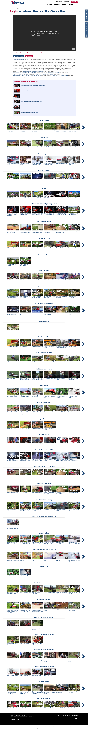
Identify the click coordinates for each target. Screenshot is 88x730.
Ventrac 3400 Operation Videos (44, 634)
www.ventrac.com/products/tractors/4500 (34, 71)
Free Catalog (75, 1)
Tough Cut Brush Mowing (44, 500)
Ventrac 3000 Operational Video (44, 617)
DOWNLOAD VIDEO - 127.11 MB (19, 56)
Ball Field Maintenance (44, 221)
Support (64, 4)
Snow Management (44, 154)
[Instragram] (75, 718)
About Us (70, 4)
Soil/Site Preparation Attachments (44, 466)
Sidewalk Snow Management (60, 722)
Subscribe (30, 56)
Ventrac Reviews (44, 681)
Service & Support (44, 434)
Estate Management (44, 287)
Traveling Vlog (44, 566)
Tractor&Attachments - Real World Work (44, 550)
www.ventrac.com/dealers (21, 74)
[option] (13, 128)
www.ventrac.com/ (20, 59)
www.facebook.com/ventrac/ (62, 75)
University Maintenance (44, 599)
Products (57, 4)
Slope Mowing (44, 137)
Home (11, 8)
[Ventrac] (19, 3)
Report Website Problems (21, 718)
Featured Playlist (44, 120)
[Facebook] (71, 718)
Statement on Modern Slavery (28, 716)
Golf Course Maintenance (44, 352)
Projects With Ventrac (44, 402)
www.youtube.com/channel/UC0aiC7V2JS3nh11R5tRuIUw (28, 75)
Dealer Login (13, 718)
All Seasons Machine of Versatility (47, 722)
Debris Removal (44, 270)
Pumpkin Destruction (44, 419)
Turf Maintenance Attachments (44, 583)
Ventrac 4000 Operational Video (44, 649)
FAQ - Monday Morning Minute (44, 303)
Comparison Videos (44, 238)
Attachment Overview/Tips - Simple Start (44, 204)
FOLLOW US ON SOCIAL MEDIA (68, 715)
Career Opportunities (15, 719)
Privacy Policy (19, 716)
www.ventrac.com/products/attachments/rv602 (26, 72)
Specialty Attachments (44, 483)
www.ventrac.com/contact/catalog (46, 74)
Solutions (49, 4)
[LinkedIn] (77, 718)
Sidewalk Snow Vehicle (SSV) (44, 450)
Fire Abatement (44, 321)
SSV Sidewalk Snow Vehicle (35, 722)
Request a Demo (59, 1)
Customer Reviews (44, 170)
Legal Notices (13, 716)
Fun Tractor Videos (44, 337)
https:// (14, 59)
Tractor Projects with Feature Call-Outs (44, 516)
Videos (15, 8)
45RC (44, 188)
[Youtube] (73, 718)
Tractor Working (44, 533)
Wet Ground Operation (44, 698)
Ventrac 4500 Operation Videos (44, 666)
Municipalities (44, 385)
